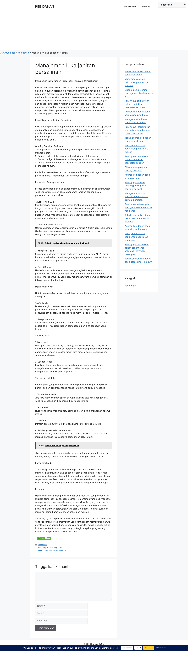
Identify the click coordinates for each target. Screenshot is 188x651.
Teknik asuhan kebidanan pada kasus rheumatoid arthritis (138, 218)
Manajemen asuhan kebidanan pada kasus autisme (136, 82)
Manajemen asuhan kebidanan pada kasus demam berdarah (136, 196)
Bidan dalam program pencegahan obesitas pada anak (139, 93)
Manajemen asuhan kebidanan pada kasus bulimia (136, 148)
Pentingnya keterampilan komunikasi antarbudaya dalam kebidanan (137, 130)
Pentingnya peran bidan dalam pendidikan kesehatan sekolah (137, 159)
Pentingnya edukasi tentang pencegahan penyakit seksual (135, 185)
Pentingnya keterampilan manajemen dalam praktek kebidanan (138, 207)
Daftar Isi (146, 6)
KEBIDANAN (44, 6)
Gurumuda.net (130, 6)
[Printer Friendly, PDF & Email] (44, 538)
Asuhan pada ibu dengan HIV (50, 547)
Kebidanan (42, 545)
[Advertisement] (94, 32)
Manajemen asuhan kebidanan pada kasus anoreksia (136, 236)
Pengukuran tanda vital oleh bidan (52, 550)
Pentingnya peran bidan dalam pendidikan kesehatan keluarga (137, 104)
